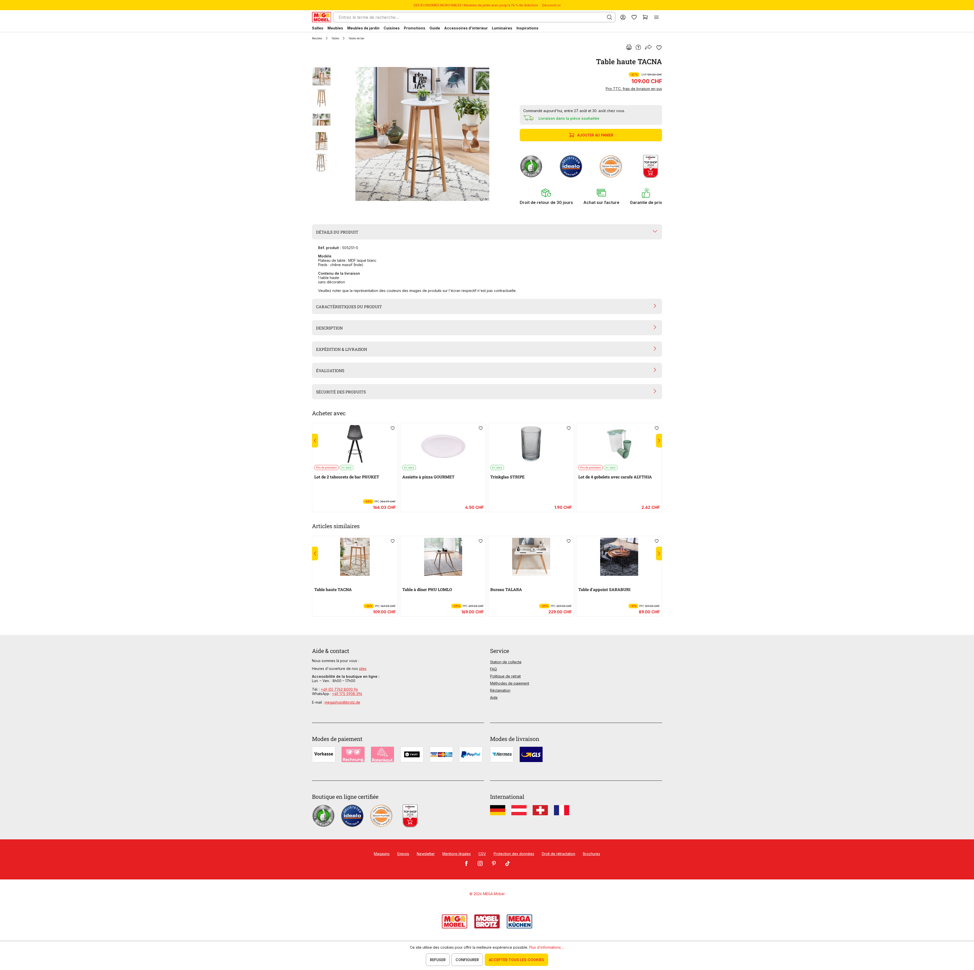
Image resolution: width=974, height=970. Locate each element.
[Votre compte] (623, 17)
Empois (403, 854)
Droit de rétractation (558, 854)
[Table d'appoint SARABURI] (619, 557)
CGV (482, 854)
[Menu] (656, 17)
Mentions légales (456, 854)
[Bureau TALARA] (531, 557)
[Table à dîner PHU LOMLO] (443, 557)
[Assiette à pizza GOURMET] (443, 444)
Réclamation (500, 690)
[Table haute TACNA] (422, 134)
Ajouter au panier (595, 135)
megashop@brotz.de (342, 702)
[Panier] (645, 17)
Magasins (382, 854)
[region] (413, 134)
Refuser (438, 960)
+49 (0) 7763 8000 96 (339, 689)
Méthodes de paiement (509, 683)
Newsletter (426, 854)
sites (363, 668)
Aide (494, 697)
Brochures (591, 854)
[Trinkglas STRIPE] (531, 444)
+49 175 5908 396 (347, 693)
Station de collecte (505, 662)
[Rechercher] (609, 17)
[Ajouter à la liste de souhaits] (659, 48)
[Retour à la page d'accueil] (321, 17)
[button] (546, 196)
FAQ (493, 669)
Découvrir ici (551, 5)
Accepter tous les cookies (516, 960)
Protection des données (514, 854)
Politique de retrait (505, 676)
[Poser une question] (638, 48)
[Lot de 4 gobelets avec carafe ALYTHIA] (619, 444)
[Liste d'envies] (634, 17)
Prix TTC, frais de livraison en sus (634, 88)
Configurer (467, 960)
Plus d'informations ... (546, 947)
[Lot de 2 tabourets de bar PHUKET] (355, 444)
